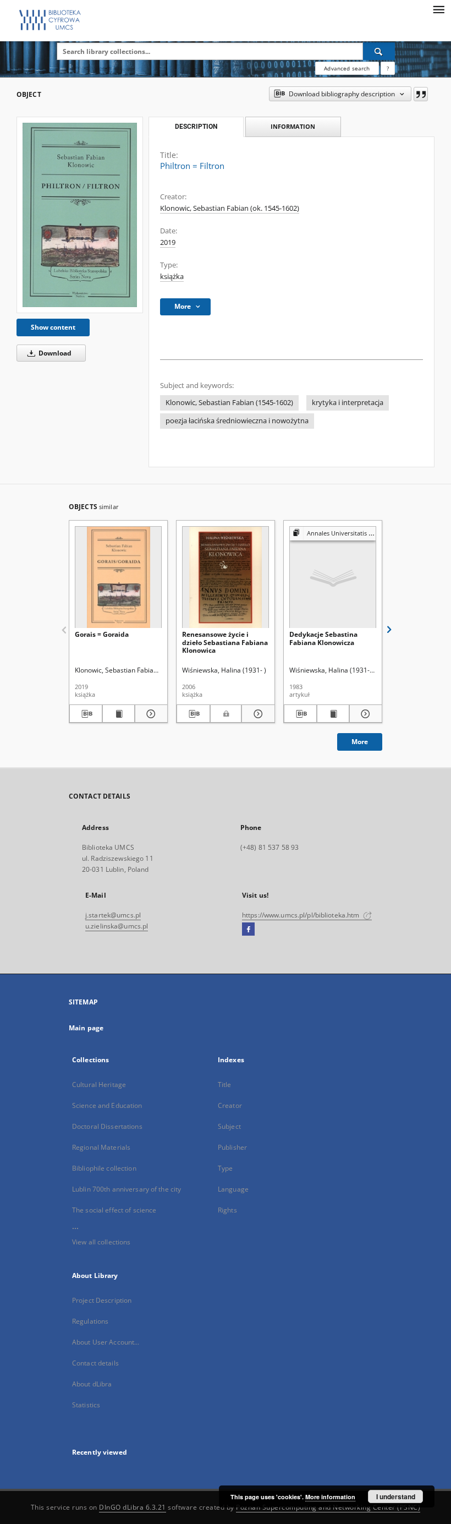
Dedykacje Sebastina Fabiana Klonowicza (323, 638)
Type (225, 1168)
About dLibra (92, 1384)
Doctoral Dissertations (107, 1126)
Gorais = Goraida (102, 634)
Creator (230, 1105)
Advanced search (347, 68)
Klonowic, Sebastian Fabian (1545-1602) (229, 402)
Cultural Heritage (99, 1084)
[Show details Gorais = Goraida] (150, 714)
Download (54, 353)
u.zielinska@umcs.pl (116, 926)
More (359, 741)
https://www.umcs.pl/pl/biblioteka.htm (301, 915)
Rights (227, 1210)
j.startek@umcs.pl (113, 915)
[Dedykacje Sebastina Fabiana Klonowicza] (333, 578)
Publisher (232, 1147)
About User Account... (106, 1342)
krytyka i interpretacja (347, 402)
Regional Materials (101, 1147)
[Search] (379, 51)
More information (330, 1497)
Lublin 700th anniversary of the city (126, 1189)
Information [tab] (293, 126)
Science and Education (107, 1105)
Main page (86, 1028)
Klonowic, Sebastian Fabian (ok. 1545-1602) (229, 208)
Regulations (90, 1321)
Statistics (86, 1405)
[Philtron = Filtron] (80, 215)
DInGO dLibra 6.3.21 (132, 1507)
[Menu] (438, 9)
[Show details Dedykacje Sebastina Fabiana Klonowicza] (364, 714)
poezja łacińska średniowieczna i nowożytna (237, 420)
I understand (395, 1496)
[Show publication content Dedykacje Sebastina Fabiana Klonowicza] (333, 714)
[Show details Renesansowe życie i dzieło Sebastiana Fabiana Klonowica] (256, 714)
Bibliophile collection (104, 1168)
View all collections (101, 1242)
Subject (229, 1126)
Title (225, 1084)
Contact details (95, 1363)
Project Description (101, 1300)
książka (172, 276)
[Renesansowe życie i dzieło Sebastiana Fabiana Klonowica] (225, 578)
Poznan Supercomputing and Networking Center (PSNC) (328, 1507)
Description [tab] (196, 126)
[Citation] (421, 94)
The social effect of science (114, 1210)
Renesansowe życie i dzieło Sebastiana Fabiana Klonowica (225, 642)
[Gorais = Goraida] (118, 578)
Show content (53, 327)
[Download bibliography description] (86, 714)
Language (233, 1189)
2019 (167, 242)
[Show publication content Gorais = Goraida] (119, 714)
